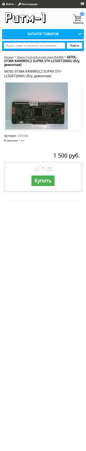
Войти (10, 3)
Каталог (9, 57)
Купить (43, 180)
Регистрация (30, 4)
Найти (74, 45)
